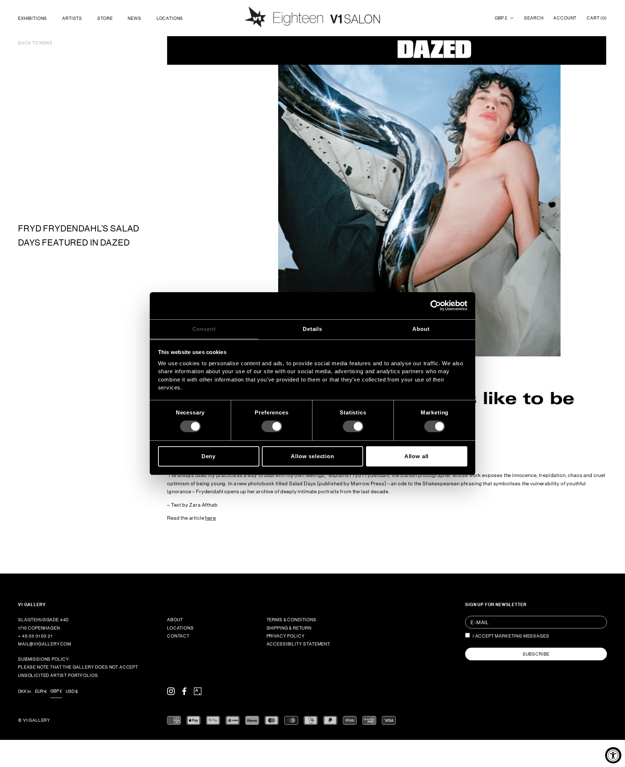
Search (533, 18)
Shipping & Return (289, 628)
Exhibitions (32, 18)
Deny (208, 456)
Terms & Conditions (291, 619)
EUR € (41, 691)
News (134, 18)
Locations (170, 18)
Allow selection (312, 456)
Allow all (416, 456)
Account (565, 18)
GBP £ (501, 18)
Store (104, 18)
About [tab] (420, 328)
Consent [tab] (204, 328)
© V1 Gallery (34, 720)
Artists (72, 18)
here (210, 518)
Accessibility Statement (298, 644)
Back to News (35, 43)
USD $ (72, 691)
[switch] (272, 426)
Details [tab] (312, 328)
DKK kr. (24, 691)
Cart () (597, 18)
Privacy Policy (286, 636)
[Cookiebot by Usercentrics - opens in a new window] (435, 305)
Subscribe (536, 654)
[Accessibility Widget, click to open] (613, 755)
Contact (178, 636)
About (175, 619)
